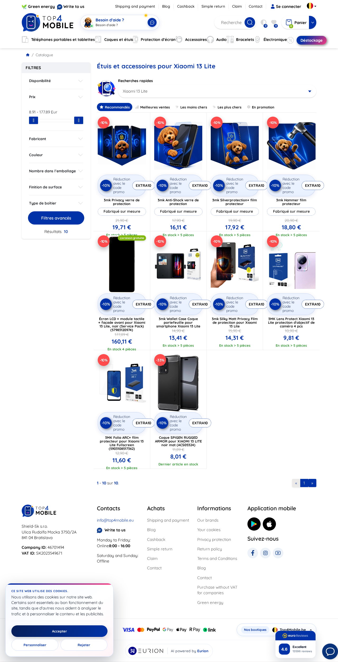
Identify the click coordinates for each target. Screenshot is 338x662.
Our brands (207, 520)
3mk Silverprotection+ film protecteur (234, 202)
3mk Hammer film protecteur (291, 202)
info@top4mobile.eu (115, 520)
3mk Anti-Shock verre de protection (178, 202)
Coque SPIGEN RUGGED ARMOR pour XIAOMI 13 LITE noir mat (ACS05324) (178, 441)
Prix (32, 96)
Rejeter (84, 645)
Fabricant (37, 138)
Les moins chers (193, 107)
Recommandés (117, 107)
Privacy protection (214, 539)
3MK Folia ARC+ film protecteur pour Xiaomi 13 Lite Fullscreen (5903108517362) (122, 443)
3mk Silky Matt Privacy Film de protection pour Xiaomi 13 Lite (235, 322)
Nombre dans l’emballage (52, 171)
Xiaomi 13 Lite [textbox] (135, 91)
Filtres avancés (56, 218)
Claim (237, 6)
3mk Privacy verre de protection (122, 202)
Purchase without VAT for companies (217, 590)
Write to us (73, 6)
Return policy (209, 548)
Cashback (186, 6)
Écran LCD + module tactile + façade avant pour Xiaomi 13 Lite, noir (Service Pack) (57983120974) (121, 324)
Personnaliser (35, 645)
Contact (255, 6)
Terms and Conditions (217, 558)
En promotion (263, 107)
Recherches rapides (135, 80)
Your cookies (208, 529)
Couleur (36, 155)
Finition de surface (45, 187)
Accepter (59, 631)
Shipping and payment (135, 6)
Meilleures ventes (155, 107)
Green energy (41, 6)
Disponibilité (40, 80)
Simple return (213, 6)
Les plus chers (229, 107)
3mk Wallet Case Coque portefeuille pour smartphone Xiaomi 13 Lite (178, 322)
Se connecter (288, 6)
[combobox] (217, 91)
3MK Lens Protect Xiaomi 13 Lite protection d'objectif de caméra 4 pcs (291, 322)
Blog (166, 6)
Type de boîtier (42, 203)
